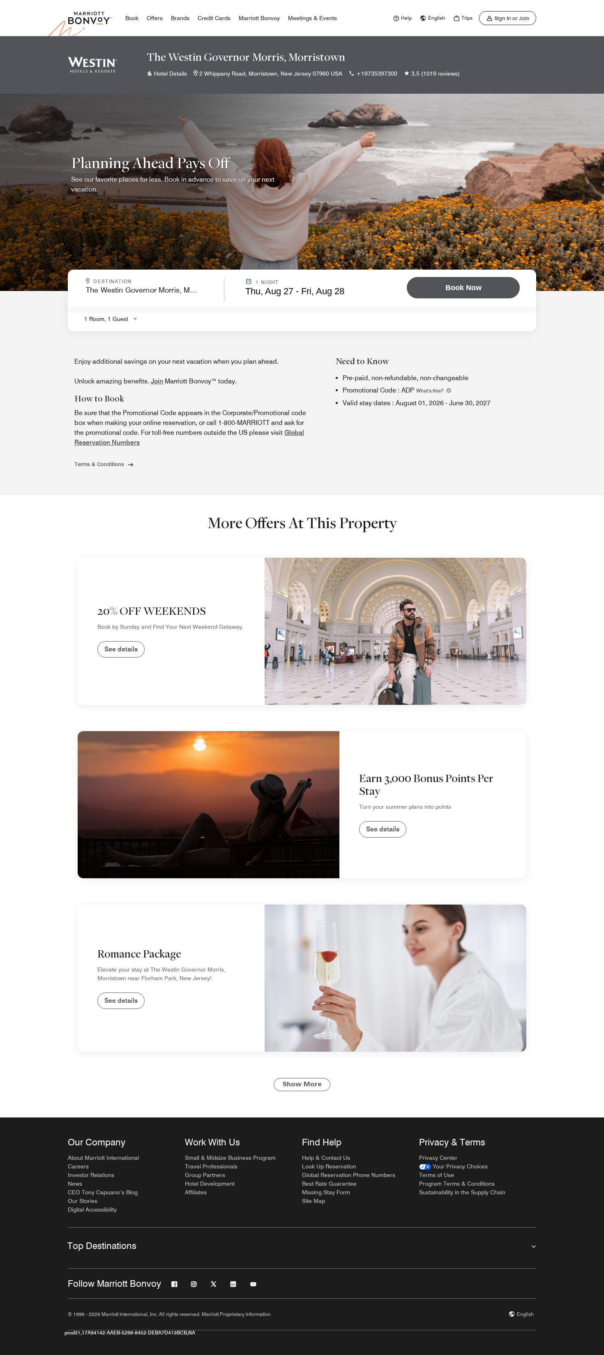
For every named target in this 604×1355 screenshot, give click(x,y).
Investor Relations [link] (91, 1175)
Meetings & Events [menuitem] (312, 18)
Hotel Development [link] (210, 1183)
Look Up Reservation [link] (329, 1166)
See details (121, 649)
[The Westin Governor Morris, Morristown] (92, 64)
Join (157, 381)
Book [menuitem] (131, 18)
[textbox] (152, 294)
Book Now (463, 288)
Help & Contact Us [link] (326, 1157)
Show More (302, 1084)
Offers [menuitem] (155, 18)
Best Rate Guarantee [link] (329, 1183)
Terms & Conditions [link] (99, 464)
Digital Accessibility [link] (92, 1209)
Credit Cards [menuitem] (214, 18)
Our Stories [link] (82, 1201)
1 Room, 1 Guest (106, 319)
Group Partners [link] (205, 1175)
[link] (401, 18)
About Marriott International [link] (103, 1157)
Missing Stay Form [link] (326, 1192)
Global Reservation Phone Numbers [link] (348, 1175)
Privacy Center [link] (438, 1157)
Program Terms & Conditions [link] (457, 1183)
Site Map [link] (313, 1201)
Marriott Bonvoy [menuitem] (259, 18)
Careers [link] (78, 1166)
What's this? (430, 391)
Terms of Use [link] (436, 1175)
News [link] (75, 1183)
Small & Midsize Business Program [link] (230, 1157)
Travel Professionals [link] (211, 1166)
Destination (148, 281)
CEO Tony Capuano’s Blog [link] (103, 1192)
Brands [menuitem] (180, 18)
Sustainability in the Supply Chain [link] (462, 1192)
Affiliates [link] (196, 1192)
